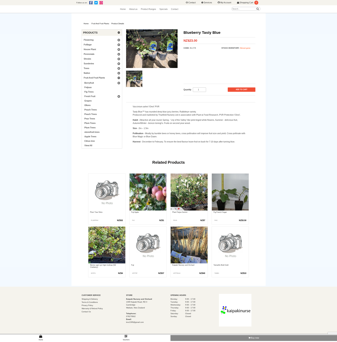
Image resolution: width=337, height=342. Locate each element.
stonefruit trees (92, 132)
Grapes (88, 101)
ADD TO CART (241, 89)
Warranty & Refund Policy (92, 308)
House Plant (90, 49)
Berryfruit (89, 83)
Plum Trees (90, 123)
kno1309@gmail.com (135, 322)
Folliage (88, 45)
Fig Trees (89, 92)
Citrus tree (89, 141)
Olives (87, 105)
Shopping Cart (248, 2)
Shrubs (87, 59)
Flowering (89, 40)
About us (136, 9)
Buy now (254, 338)
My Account (226, 2)
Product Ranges (148, 9)
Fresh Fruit (89, 96)
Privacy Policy (87, 305)
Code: (187, 48)
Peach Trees (90, 110)
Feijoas (88, 87)
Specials (161, 9)
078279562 (131, 316)
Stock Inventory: (230, 48)
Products (90, 32)
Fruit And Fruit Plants (100, 23)
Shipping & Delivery (90, 299)
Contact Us (86, 312)
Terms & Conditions (90, 302)
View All (88, 145)
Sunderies (89, 63)
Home (127, 9)
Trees (86, 68)
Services (207, 2)
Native (87, 73)
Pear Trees (89, 119)
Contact (192, 2)
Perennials (89, 54)
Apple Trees (90, 136)
